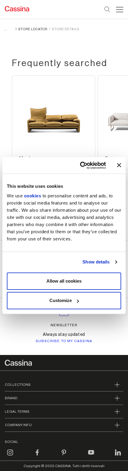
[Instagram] (10, 455)
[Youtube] (91, 455)
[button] (119, 9)
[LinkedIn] (118, 455)
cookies (32, 195)
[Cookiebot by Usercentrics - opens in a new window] (80, 165)
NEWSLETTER (64, 325)
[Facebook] (37, 455)
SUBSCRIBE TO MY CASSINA (64, 341)
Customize (60, 300)
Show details (96, 261)
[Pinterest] (64, 455)
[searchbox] (107, 9)
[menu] (119, 9)
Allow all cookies (64, 280)
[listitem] (53, 122)
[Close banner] (119, 165)
